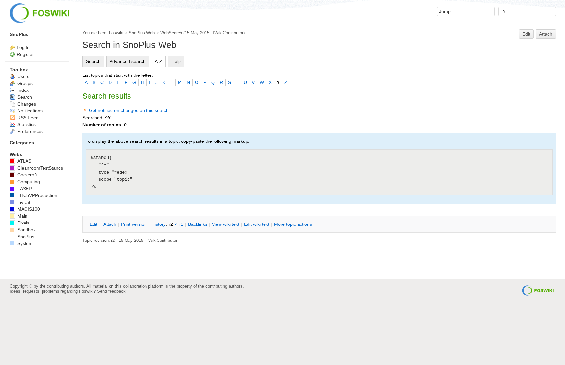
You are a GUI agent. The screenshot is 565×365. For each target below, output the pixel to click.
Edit (526, 34)
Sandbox (26, 229)
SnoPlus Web (142, 32)
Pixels (22, 222)
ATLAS (23, 161)
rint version (134, 224)
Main (21, 216)
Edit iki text (256, 224)
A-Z (158, 61)
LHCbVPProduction (36, 195)
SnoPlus (19, 34)
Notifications (29, 110)
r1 (181, 224)
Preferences (29, 131)
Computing (28, 181)
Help (176, 61)
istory (158, 224)
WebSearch (171, 32)
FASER (24, 188)
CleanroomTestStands (39, 168)
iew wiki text (225, 224)
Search (93, 61)
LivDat (23, 202)
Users (22, 76)
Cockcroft (26, 174)
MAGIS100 (28, 209)
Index (22, 90)
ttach (109, 224)
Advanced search (128, 61)
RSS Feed (27, 117)
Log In (23, 47)
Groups (24, 83)
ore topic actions (293, 224)
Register (25, 54)
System (24, 243)
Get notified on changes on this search (129, 110)
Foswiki (116, 32)
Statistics (26, 124)
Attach (545, 34)
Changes (26, 104)
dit (94, 224)
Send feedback (111, 291)
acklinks (197, 224)
